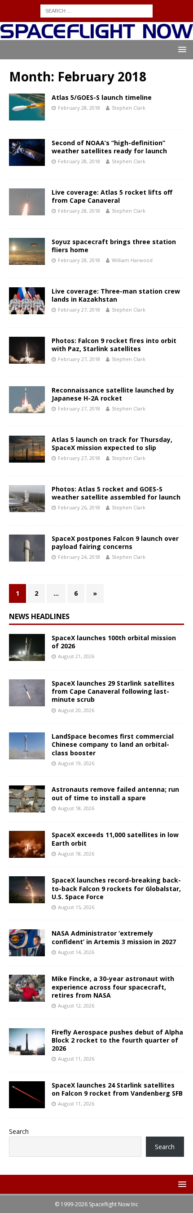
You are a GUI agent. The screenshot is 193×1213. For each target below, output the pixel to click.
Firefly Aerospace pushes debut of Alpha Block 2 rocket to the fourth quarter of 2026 (117, 1040)
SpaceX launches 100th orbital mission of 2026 (114, 641)
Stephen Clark (128, 107)
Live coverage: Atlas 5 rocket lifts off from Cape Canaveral (112, 196)
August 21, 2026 (76, 656)
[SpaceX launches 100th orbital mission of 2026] (27, 647)
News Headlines (39, 616)
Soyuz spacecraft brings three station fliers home (114, 245)
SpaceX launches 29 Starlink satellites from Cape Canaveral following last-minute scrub (113, 691)
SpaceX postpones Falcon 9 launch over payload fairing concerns (115, 542)
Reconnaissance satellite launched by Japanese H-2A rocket (113, 394)
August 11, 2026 (76, 1058)
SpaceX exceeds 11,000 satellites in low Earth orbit (115, 838)
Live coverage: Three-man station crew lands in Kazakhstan (116, 295)
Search (19, 1131)
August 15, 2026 (76, 907)
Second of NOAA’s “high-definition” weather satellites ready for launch (109, 146)
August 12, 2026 (76, 1005)
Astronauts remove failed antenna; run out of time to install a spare (115, 793)
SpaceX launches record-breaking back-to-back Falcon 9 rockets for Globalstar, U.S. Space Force (116, 888)
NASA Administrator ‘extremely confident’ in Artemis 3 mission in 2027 (114, 937)
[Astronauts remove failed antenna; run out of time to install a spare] (27, 798)
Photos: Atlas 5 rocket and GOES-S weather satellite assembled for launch (116, 493)
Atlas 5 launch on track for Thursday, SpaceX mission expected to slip (112, 443)
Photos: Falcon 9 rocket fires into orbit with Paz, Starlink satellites (114, 344)
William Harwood (132, 260)
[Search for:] (96, 10)
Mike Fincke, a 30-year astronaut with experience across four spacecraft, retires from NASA (113, 986)
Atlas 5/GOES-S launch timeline (102, 97)
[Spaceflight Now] (96, 34)
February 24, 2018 (79, 556)
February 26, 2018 (79, 507)
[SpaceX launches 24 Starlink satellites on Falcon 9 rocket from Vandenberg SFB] (27, 1094)
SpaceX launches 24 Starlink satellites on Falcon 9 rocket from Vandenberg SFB (117, 1089)
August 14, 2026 (76, 952)
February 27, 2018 (79, 309)
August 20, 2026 (76, 710)
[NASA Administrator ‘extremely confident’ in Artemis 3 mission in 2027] (27, 942)
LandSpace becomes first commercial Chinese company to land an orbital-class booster (113, 744)
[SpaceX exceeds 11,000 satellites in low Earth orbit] (27, 844)
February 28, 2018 (79, 107)
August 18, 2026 (76, 808)
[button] (181, 49)
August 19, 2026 (76, 763)
